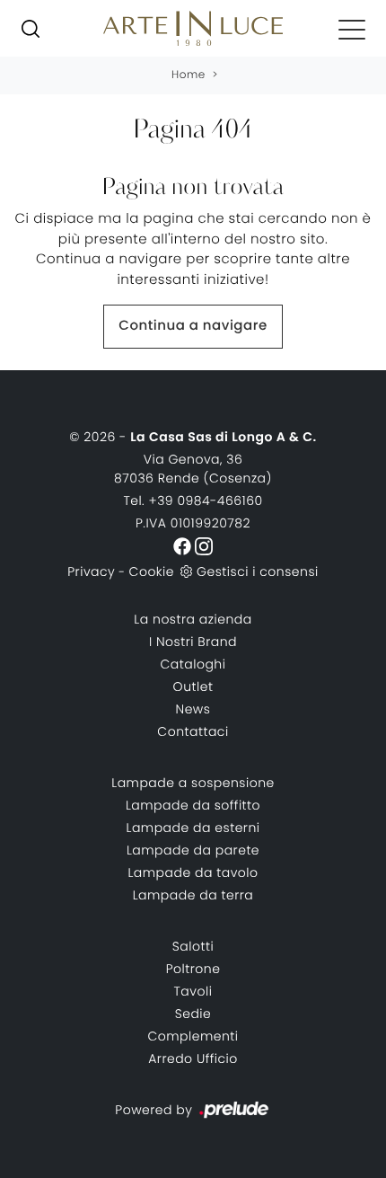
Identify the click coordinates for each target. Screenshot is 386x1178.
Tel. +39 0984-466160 (192, 500)
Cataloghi (193, 664)
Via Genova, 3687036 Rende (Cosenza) (193, 468)
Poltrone (193, 969)
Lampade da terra (193, 895)
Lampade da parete (193, 850)
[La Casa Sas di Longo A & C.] (193, 28)
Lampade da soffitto (193, 805)
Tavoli (193, 991)
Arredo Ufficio (193, 1058)
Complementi (192, 1036)
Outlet (193, 686)
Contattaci (192, 731)
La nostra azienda (192, 619)
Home (188, 75)
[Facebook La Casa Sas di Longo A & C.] (184, 545)
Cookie (151, 571)
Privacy (91, 571)
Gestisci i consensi (258, 571)
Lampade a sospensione (193, 783)
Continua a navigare (192, 325)
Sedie (193, 1014)
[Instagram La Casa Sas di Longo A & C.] (204, 545)
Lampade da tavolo (192, 872)
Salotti (193, 946)
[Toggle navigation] (351, 29)
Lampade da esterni (193, 828)
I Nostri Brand (193, 642)
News (193, 709)
